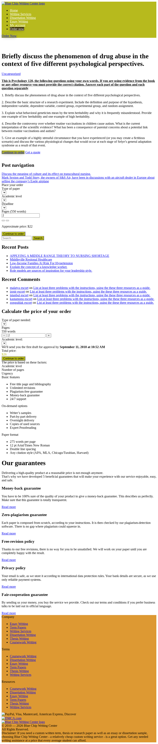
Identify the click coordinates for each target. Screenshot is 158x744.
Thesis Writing (19, 638)
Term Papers (18, 627)
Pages (5, 211)
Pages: (6, 327)
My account (17, 25)
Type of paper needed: (16, 320)
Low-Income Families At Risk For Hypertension (41, 263)
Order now (17, 29)
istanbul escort (19, 295)
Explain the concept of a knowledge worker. (38, 267)
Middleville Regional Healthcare (31, 259)
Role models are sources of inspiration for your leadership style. (51, 270)
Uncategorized (11, 74)
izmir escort (17, 291)
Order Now (9, 36)
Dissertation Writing (23, 18)
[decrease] (7, 220)
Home (14, 10)
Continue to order (13, 152)
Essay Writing (19, 21)
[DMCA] (11, 718)
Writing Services (20, 14)
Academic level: (12, 339)
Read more (9, 507)
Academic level (12, 196)
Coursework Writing (23, 642)
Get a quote (32, 152)
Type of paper (11, 188)
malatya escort (19, 288)
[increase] (3, 220)
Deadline (7, 204)
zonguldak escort (21, 302)
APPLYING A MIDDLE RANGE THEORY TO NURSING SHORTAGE (59, 256)
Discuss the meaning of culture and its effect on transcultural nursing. (46, 174)
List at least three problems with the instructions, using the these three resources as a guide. (91, 288)
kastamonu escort (21, 299)
